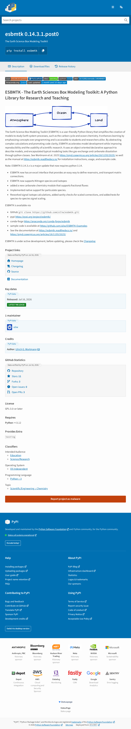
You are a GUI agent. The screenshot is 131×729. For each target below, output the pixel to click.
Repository (17, 371)
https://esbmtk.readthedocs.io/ (40, 159)
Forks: (15, 381)
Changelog (90, 241)
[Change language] (121, 7)
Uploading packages (15, 571)
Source (15, 271)
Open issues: (19, 387)
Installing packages (14, 566)
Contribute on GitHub (15, 605)
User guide (10, 575)
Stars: (16, 376)
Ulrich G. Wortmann (26, 349)
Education (15, 455)
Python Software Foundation (52, 529)
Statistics (72, 575)
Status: (21, 535)
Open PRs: (18, 392)
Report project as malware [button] (65, 499)
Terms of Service (76, 601)
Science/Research (20, 459)
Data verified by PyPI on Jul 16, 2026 (23, 255)
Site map (69, 725)
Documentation (19, 279)
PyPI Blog (72, 566)
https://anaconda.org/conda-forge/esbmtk (47, 221)
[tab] (16, 66)
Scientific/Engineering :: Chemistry (29, 488)
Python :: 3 (16, 479)
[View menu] (113, 7)
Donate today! (13, 543)
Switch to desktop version (18, 628)
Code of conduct (76, 610)
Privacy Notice (75, 614)
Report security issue (78, 605)
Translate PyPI (12, 610)
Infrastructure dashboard (80, 571)
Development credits (15, 618)
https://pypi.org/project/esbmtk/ (33, 217)
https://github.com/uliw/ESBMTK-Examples (63, 226)
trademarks (76, 722)
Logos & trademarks (78, 579)
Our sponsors (74, 583)
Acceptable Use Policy (78, 618)
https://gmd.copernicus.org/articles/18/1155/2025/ (87, 155)
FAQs (7, 583)
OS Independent (19, 469)
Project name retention (16, 579)
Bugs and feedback (14, 601)
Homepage (17, 261)
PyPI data (12, 294)
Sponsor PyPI (11, 614)
